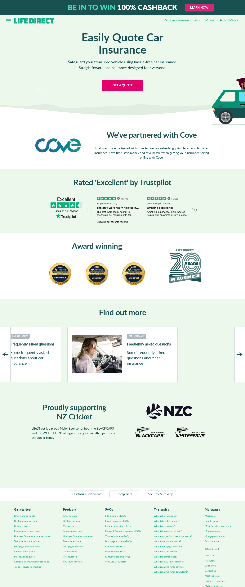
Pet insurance (70, 557)
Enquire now (211, 521)
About (198, 20)
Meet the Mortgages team (218, 526)
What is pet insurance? (165, 557)
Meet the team (212, 576)
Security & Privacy (160, 494)
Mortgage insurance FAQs (118, 541)
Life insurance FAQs (115, 516)
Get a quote (123, 85)
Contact (211, 20)
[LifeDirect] (34, 20)
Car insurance (70, 551)
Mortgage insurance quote (27, 546)
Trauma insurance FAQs (117, 536)
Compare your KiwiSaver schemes (31, 562)
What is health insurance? (167, 521)
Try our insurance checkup (27, 567)
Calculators (210, 566)
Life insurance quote (24, 516)
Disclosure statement (177, 20)
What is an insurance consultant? (171, 572)
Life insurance (70, 516)
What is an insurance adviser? (169, 567)
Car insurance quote (24, 551)
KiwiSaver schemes (72, 562)
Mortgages (68, 526)
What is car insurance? (165, 551)
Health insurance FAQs (117, 521)
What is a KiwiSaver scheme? (169, 562)
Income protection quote (27, 531)
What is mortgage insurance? (168, 546)
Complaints (124, 494)
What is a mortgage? (164, 526)
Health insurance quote (26, 521)
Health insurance (71, 521)
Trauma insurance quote (26, 541)
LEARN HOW (199, 7)
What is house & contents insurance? (173, 536)
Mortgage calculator (215, 536)
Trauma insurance (72, 541)
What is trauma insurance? (167, 541)
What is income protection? (168, 531)
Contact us (210, 571)
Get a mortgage (22, 526)
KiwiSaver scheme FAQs (117, 557)
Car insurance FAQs (115, 546)
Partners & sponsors (215, 581)
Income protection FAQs (117, 526)
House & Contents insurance (77, 536)
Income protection (72, 531)
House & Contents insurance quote (32, 536)
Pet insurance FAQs (115, 551)
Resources (210, 561)
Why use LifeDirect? (115, 562)
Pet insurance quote (24, 557)
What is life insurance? (165, 516)
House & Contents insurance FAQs (123, 531)
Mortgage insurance (73, 546)
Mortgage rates (212, 531)
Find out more (212, 541)
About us (209, 555)
